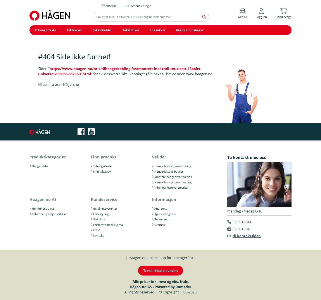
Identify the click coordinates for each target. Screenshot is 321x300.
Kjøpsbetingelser (165, 214)
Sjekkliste (99, 219)
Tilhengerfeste (45, 30)
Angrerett (160, 209)
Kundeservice (104, 199)
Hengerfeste (40, 166)
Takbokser (74, 30)
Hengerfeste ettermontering (172, 166)
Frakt (96, 230)
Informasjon (164, 199)
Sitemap (159, 225)
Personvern (161, 219)
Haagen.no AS (43, 199)
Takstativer (131, 30)
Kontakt (98, 235)
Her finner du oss (43, 209)
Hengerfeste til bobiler (168, 172)
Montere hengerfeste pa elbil (173, 177)
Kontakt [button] (110, 6)
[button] (261, 12)
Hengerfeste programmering (173, 182)
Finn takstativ (102, 172)
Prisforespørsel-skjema (108, 225)
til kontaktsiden (247, 235)
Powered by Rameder (173, 286)
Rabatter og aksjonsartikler (49, 214)
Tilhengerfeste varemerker (171, 187)
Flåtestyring (101, 214)
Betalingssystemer (105, 209)
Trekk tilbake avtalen (160, 270)
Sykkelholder (102, 30)
